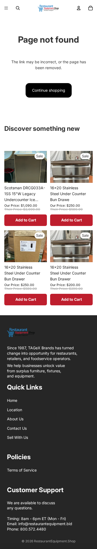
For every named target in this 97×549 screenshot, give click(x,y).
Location (14, 409)
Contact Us (17, 428)
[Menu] (6, 8)
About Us (15, 419)
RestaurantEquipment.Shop (54, 541)
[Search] (18, 8)
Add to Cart (25, 220)
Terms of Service (22, 470)
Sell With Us (17, 437)
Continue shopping (48, 90)
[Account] (79, 8)
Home (12, 400)
